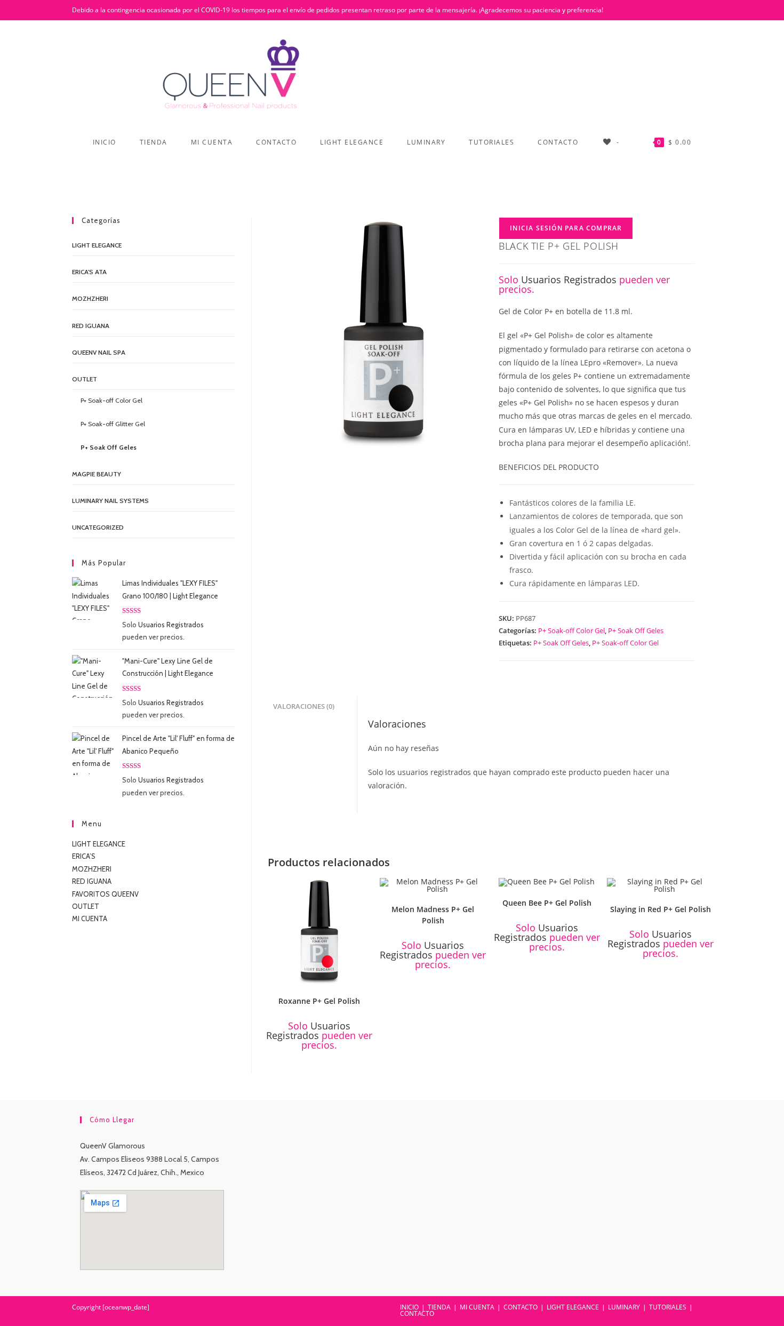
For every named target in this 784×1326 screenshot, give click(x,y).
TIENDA (439, 1307)
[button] (366, 889)
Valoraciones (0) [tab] (303, 706)
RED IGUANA (91, 881)
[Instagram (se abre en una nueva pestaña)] (706, 10)
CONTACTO (520, 1307)
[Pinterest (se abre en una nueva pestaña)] (694, 10)
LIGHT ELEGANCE (98, 844)
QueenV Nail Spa (98, 352)
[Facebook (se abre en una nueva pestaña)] (680, 10)
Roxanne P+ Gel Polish (319, 1001)
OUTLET (84, 379)
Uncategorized (98, 527)
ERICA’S (83, 856)
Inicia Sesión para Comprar (566, 228)
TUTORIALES (667, 1307)
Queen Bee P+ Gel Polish (546, 903)
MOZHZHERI (90, 298)
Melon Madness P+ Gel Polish (432, 914)
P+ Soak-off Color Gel (571, 630)
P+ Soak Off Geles (635, 630)
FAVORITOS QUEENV (105, 894)
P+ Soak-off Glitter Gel (113, 424)
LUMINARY (624, 1307)
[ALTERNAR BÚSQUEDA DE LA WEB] (392, 174)
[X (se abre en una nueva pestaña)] (667, 10)
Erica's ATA (89, 272)
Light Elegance (97, 245)
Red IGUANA (90, 326)
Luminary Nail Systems (110, 501)
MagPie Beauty (96, 474)
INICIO (409, 1307)
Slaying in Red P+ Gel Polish (660, 909)
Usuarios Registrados (569, 279)
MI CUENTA (89, 918)
